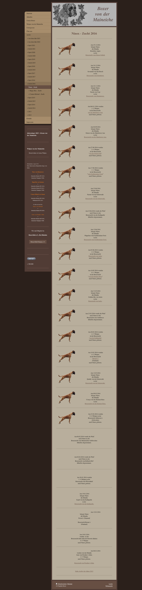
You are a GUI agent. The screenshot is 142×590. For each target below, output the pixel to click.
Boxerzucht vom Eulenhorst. (95, 75)
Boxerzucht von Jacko (95, 256)
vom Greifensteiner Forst (95, 174)
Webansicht (109, 586)
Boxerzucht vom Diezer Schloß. (95, 55)
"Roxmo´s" (95, 358)
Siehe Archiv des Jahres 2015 (84, 571)
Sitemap (69, 584)
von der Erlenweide (95, 153)
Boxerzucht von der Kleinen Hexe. (95, 404)
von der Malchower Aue (95, 112)
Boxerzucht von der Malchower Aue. (95, 137)
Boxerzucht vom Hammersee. (95, 96)
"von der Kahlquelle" (95, 338)
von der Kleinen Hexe (95, 276)
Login (111, 584)
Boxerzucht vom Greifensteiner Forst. (95, 240)
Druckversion (62, 584)
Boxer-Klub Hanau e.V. (38, 242)
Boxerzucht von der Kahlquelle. (84, 504)
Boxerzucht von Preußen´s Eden (84, 563)
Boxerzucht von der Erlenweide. (95, 199)
